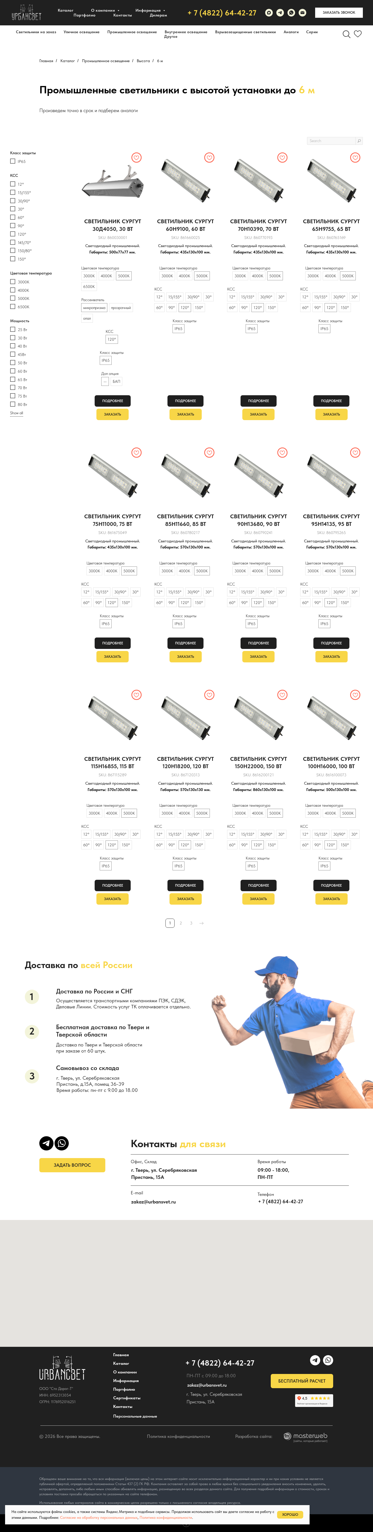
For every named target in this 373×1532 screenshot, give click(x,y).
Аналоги (291, 32)
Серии (312, 32)
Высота (143, 60)
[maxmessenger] (269, 12)
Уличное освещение (82, 32)
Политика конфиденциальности (178, 1436)
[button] (339, 13)
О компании (103, 10)
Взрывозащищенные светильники (245, 32)
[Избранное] (358, 34)
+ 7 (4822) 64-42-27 (221, 12)
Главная (46, 60)
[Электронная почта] (302, 12)
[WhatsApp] (291, 12)
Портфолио (85, 15)
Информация (126, 1380)
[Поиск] (346, 34)
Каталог (66, 10)
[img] (62, 1367)
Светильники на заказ (36, 32)
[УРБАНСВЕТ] (280, 12)
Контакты (122, 15)
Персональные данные (135, 1416)
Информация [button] (148, 10)
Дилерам (158, 15)
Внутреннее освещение (186, 32)
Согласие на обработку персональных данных (99, 1517)
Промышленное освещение (132, 32)
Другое (170, 36)
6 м (160, 60)
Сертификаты (127, 1397)
